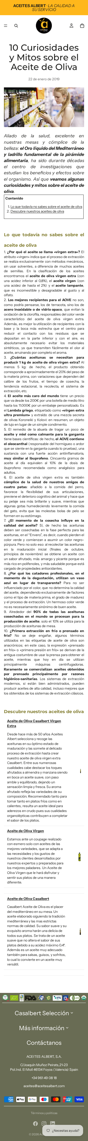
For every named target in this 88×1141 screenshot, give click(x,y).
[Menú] (5, 25)
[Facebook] (35, 1124)
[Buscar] (16, 25)
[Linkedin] (52, 1124)
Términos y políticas (44, 1113)
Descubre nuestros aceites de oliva (37, 211)
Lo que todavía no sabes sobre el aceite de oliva (46, 206)
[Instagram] (44, 1124)
